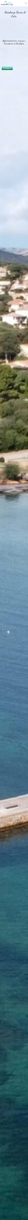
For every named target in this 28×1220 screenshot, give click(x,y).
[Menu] (26, 3)
